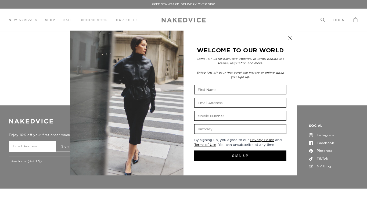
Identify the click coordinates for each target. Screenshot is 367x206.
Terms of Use (205, 144)
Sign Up (240, 156)
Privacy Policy (262, 140)
